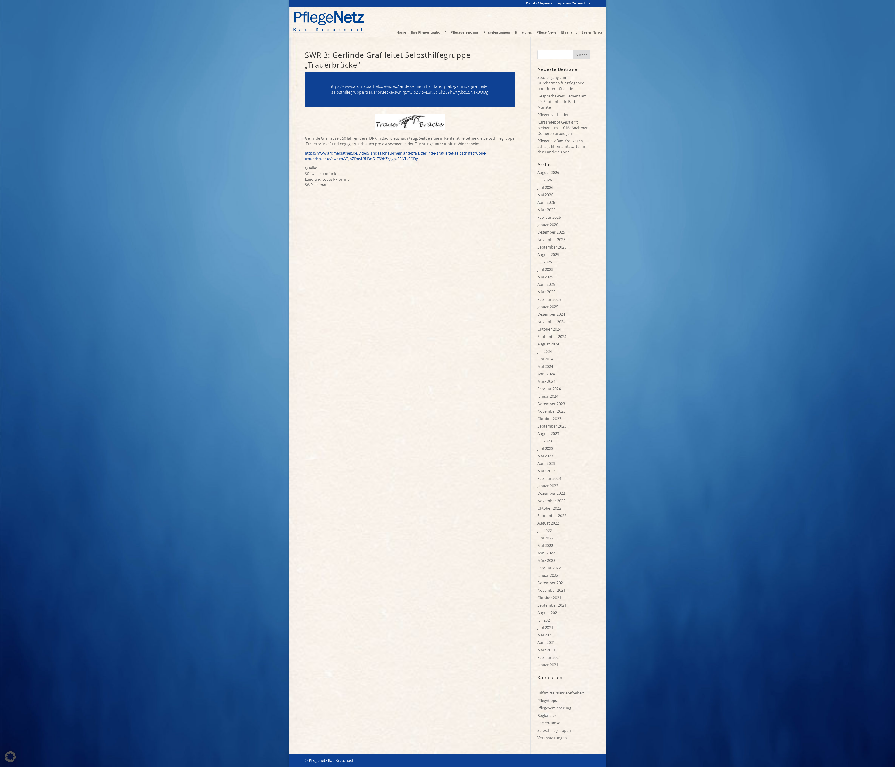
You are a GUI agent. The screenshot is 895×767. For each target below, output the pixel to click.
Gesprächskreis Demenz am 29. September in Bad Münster (562, 101)
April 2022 (546, 553)
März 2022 (546, 560)
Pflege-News (546, 32)
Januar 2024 (547, 396)
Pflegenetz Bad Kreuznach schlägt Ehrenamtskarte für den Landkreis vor (561, 146)
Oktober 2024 (549, 329)
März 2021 (546, 650)
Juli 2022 (544, 530)
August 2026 (548, 172)
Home (401, 32)
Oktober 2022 (549, 508)
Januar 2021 (547, 664)
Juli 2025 (544, 262)
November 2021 (551, 590)
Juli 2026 (544, 180)
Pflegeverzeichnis (464, 32)
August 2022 (548, 523)
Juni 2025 (545, 269)
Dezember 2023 (551, 403)
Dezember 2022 (551, 493)
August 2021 (548, 612)
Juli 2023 (544, 441)
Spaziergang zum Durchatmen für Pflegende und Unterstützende (560, 83)
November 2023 (551, 411)
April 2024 (546, 374)
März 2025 (546, 291)
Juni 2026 (545, 187)
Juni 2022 (545, 538)
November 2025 (551, 239)
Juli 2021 (544, 620)
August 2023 (548, 433)
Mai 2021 (545, 635)
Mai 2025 (545, 277)
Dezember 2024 (551, 314)
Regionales (547, 715)
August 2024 (548, 344)
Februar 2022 (549, 567)
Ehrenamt (569, 32)
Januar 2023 (547, 485)
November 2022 (551, 500)
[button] (10, 756)
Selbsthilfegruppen (554, 730)
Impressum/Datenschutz (573, 3)
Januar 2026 (547, 224)
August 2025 (548, 254)
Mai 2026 (545, 194)
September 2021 (551, 605)
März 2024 (546, 381)
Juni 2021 (545, 627)
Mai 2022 (545, 545)
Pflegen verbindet (552, 114)
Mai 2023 (545, 456)
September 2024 (551, 336)
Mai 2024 (545, 366)
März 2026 (546, 209)
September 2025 (551, 247)
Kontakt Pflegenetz (539, 3)
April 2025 (546, 284)
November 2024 (551, 321)
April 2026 (546, 202)
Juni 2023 (545, 448)
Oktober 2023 (549, 418)
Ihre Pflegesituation (426, 32)
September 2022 (551, 515)
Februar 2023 (549, 478)
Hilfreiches (523, 32)
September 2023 (551, 426)
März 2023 (546, 470)
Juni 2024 (545, 359)
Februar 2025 (549, 299)
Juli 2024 (544, 351)
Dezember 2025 (551, 232)
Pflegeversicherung (554, 708)
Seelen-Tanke (592, 32)
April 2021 (546, 642)
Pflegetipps (547, 700)
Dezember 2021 (551, 582)
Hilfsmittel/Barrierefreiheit (560, 693)
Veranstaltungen (552, 737)
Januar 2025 (547, 306)
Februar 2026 (549, 217)
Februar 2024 (549, 388)
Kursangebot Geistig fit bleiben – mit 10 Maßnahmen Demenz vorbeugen (563, 128)
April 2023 (546, 463)
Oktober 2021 (549, 597)
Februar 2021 (549, 657)
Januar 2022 (547, 575)
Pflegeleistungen (496, 32)
